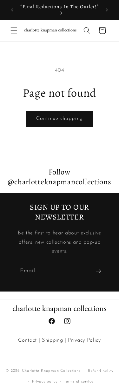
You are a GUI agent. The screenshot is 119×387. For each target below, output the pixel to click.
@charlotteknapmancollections (59, 182)
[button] (14, 30)
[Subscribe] (98, 271)
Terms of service (78, 382)
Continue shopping (59, 118)
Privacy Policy (84, 340)
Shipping (52, 340)
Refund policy (100, 371)
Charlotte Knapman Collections (51, 371)
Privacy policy (44, 382)
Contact (27, 340)
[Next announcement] (107, 10)
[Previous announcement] (12, 10)
